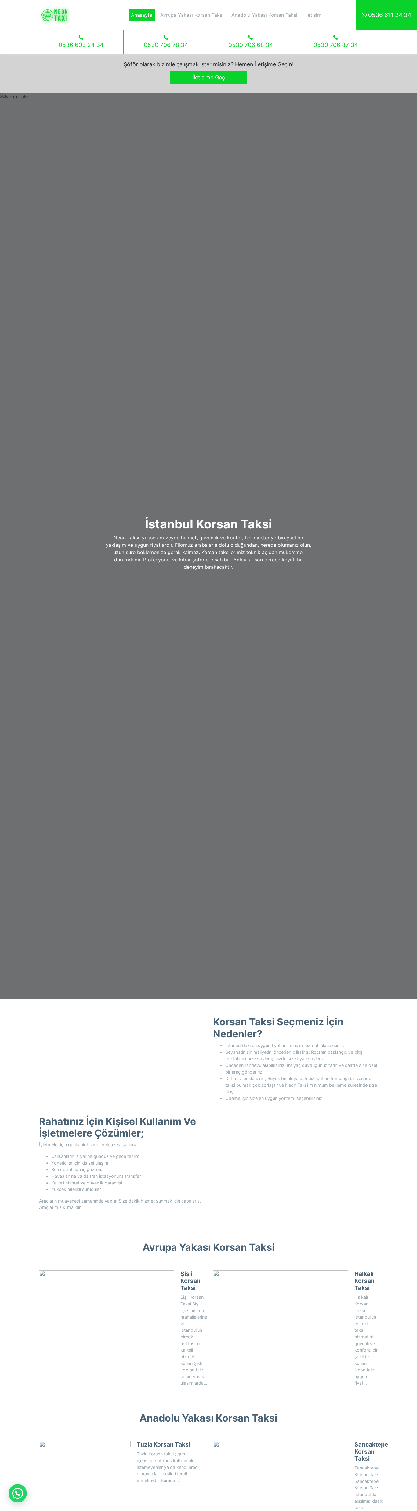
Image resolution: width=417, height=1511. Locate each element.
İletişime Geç (208, 77)
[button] (18, 1493)
